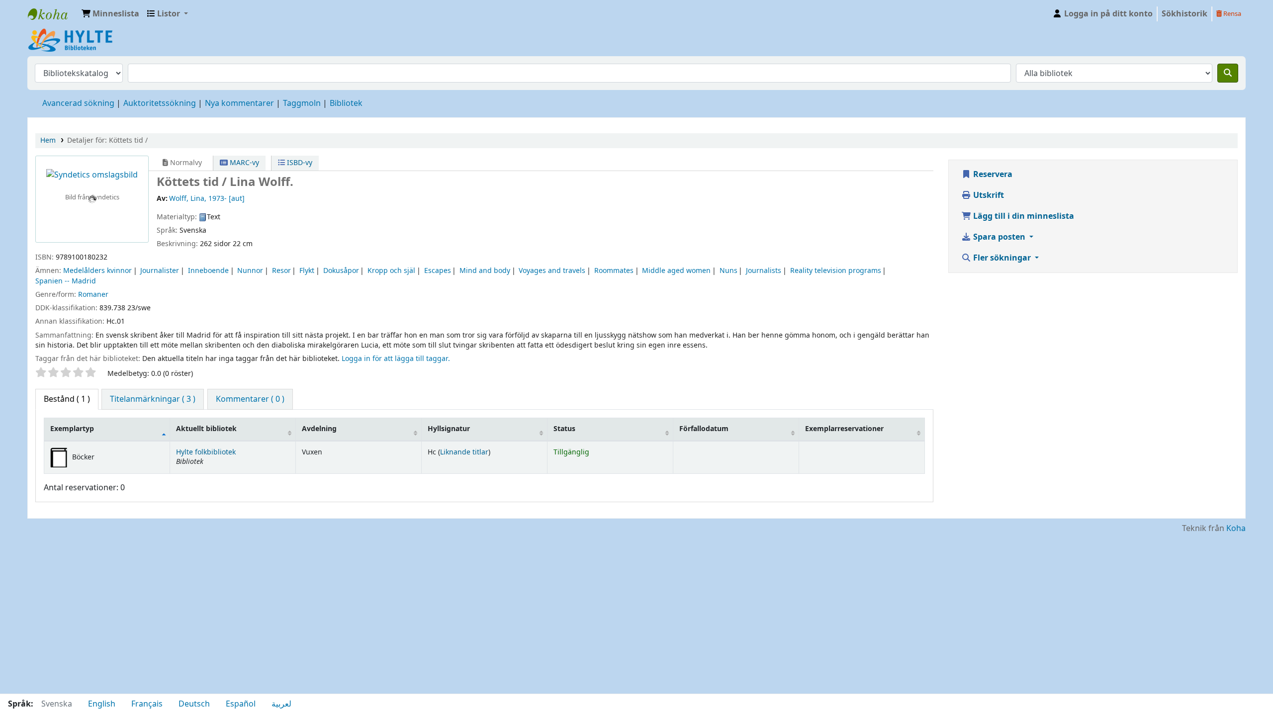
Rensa (1231, 13)
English (101, 704)
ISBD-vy (298, 163)
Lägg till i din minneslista (1022, 216)
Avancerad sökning (78, 103)
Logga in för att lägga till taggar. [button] (396, 359)
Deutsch (194, 704)
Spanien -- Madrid (65, 281)
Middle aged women (676, 271)
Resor (281, 271)
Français (147, 704)
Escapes (437, 271)
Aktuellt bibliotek (206, 429)
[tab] (152, 399)
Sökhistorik (1184, 14)
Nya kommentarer (239, 103)
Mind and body (484, 271)
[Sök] (1227, 73)
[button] (110, 14)
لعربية (281, 704)
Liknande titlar (464, 452)
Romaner (93, 294)
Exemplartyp (72, 429)
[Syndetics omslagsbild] (92, 175)
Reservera (991, 174)
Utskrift (987, 195)
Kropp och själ (391, 271)
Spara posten (999, 237)
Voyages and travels (552, 271)
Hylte (53, 14)
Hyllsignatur (449, 429)
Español (241, 704)
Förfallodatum (703, 429)
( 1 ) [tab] (67, 399)
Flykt (306, 271)
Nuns (728, 271)
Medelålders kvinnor (97, 271)
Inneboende (208, 271)
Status (564, 429)
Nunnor (250, 271)
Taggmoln (302, 103)
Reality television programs (835, 271)
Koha (1236, 529)
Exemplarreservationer (844, 429)
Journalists (763, 271)
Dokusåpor (341, 271)
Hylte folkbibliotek (206, 452)
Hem (48, 140)
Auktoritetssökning (159, 103)
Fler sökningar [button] (1002, 258)
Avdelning (319, 429)
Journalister (159, 271)
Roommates (614, 271)
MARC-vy (243, 163)
